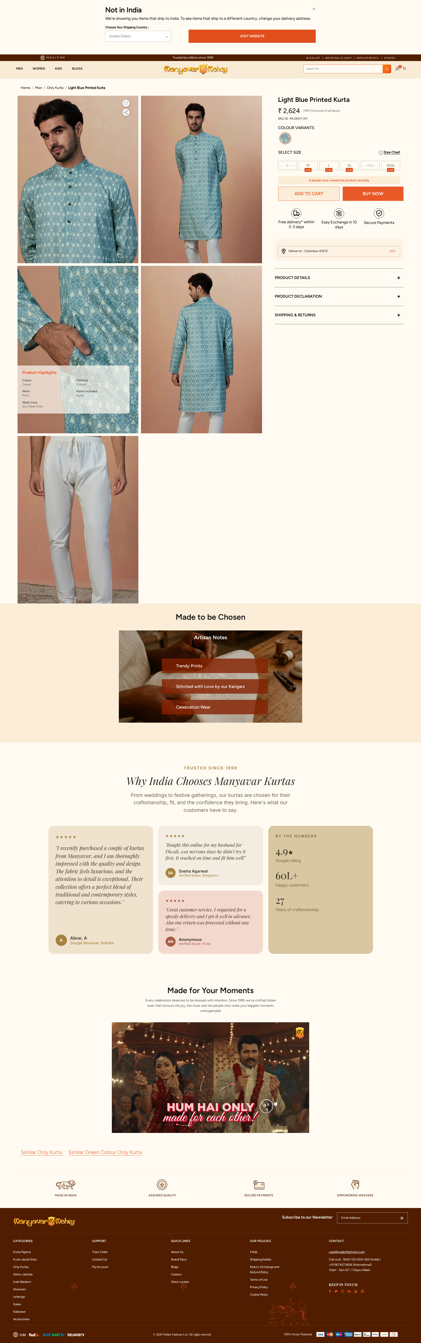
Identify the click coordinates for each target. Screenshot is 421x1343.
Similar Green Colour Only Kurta (105, 1152)
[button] (21, 69)
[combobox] (347, 69)
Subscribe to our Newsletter (307, 1217)
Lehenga (19, 1297)
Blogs (174, 1267)
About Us (177, 1252)
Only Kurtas (21, 1267)
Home (25, 88)
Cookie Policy (259, 1294)
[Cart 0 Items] (404, 68)
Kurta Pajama (21, 1252)
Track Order (100, 1252)
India (23, 1334)
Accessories (21, 1319)
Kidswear (19, 1312)
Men (38, 88)
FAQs (253, 1252)
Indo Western (22, 1282)
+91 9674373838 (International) (350, 1265)
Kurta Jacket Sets (25, 1259)
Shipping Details (260, 1259)
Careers (176, 1274)
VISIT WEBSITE (252, 36)
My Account (100, 1267)
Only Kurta (55, 88)
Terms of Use (259, 1280)
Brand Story (179, 1259)
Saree (17, 1304)
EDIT (392, 251)
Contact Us (99, 1259)
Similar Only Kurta (42, 1152)
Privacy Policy (259, 1287)
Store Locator (180, 1282)
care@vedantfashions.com (347, 1252)
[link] (79, 69)
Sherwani (19, 1289)
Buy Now (373, 193)
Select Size (289, 152)
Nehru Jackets (23, 1274)
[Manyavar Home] (195, 69)
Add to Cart (308, 193)
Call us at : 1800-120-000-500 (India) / (355, 1259)
